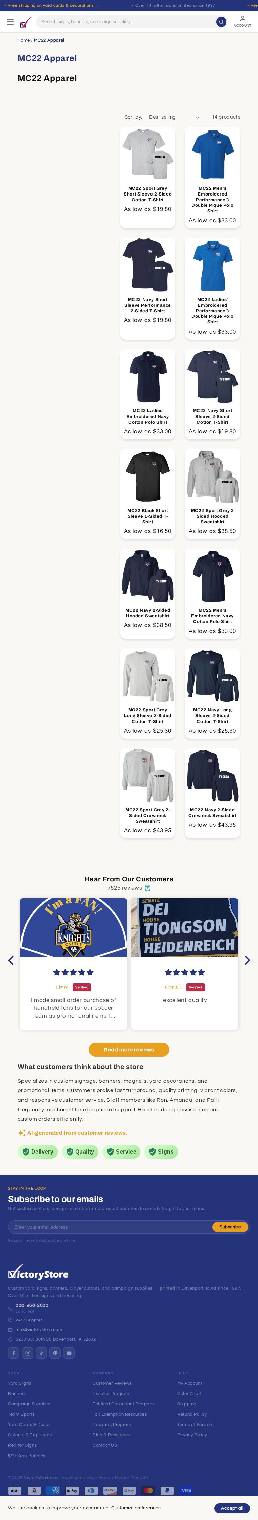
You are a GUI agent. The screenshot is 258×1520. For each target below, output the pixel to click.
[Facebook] (13, 1353)
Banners (17, 1393)
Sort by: (133, 117)
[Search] (221, 22)
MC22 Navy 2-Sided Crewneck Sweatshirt (212, 813)
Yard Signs (19, 1383)
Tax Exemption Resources (120, 1414)
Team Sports (21, 1414)
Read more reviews (129, 1049)
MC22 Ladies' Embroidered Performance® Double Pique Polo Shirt (212, 311)
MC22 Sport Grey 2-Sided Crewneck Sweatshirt (147, 816)
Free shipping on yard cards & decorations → (53, 5)
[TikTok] (41, 1353)
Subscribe (230, 1227)
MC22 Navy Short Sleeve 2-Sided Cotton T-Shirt (212, 416)
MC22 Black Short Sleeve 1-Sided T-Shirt (147, 516)
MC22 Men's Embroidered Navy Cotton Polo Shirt (212, 616)
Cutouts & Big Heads (30, 1435)
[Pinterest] (55, 1353)
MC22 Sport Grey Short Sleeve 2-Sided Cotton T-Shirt (148, 194)
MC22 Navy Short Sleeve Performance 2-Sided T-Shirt (147, 305)
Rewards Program (112, 1424)
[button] (12, 960)
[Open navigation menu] (10, 21)
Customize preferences (136, 1508)
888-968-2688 (32, 1305)
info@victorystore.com (39, 1329)
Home (24, 40)
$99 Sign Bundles (26, 1455)
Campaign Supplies (29, 1404)
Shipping (187, 1404)
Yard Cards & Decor (29, 1424)
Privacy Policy (192, 1435)
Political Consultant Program (123, 1404)
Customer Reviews (112, 1383)
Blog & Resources (111, 1435)
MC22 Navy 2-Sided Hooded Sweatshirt (147, 613)
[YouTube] (69, 1353)
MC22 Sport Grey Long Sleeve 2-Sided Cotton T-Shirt (147, 716)
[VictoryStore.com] (26, 22)
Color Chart (189, 1393)
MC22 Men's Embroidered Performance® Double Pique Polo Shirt (212, 200)
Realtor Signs (22, 1445)
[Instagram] (27, 1353)
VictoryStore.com (41, 1477)
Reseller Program (111, 1393)
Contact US (105, 1445)
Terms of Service (194, 1424)
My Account (189, 1383)
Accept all (232, 1508)
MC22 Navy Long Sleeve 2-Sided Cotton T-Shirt (212, 716)
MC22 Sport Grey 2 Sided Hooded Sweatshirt (212, 516)
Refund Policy (192, 1414)
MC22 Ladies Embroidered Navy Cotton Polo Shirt (147, 416)
